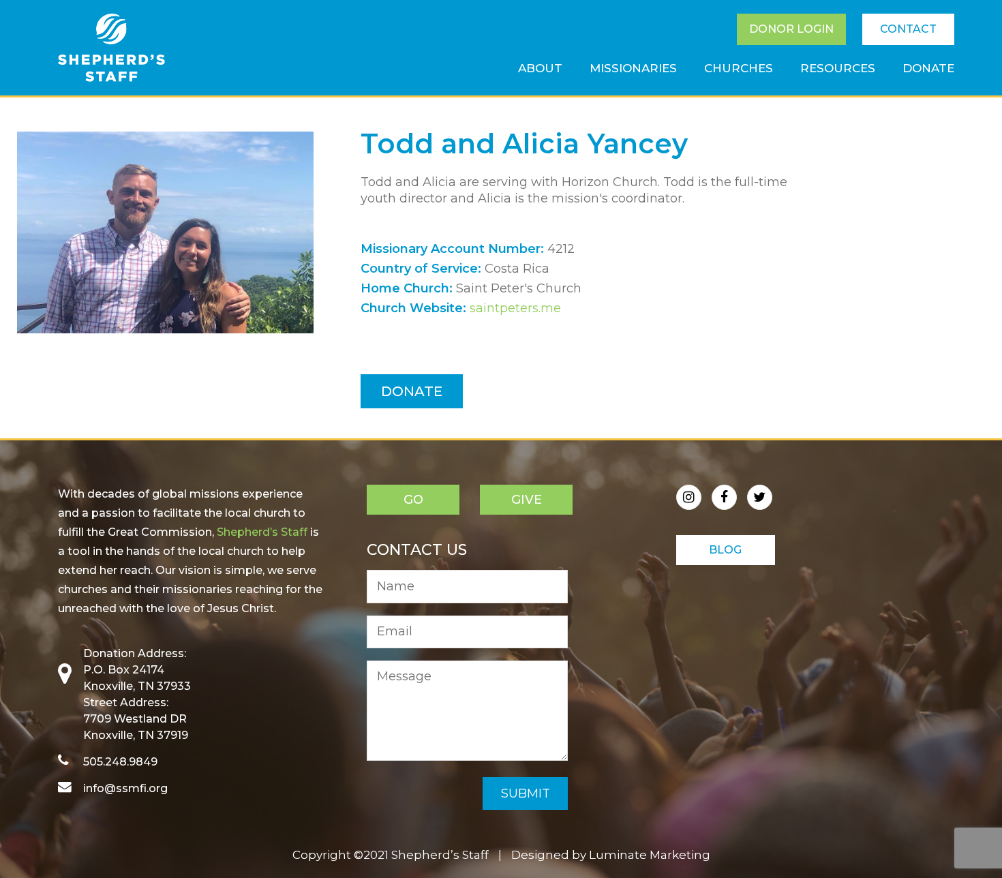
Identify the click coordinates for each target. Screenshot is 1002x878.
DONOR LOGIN (791, 28)
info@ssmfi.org (125, 788)
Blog (725, 549)
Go (413, 499)
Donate (411, 391)
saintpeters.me (515, 308)
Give (526, 499)
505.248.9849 (120, 761)
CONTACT (908, 28)
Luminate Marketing (649, 855)
